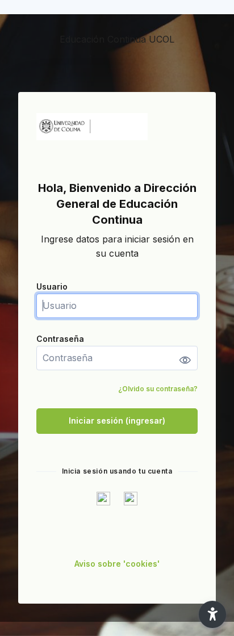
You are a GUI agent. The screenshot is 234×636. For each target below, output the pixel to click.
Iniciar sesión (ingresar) (117, 420)
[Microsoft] (130, 498)
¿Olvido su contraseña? (158, 388)
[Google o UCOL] (103, 498)
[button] (212, 614)
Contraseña (60, 339)
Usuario (52, 286)
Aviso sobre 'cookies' (117, 563)
